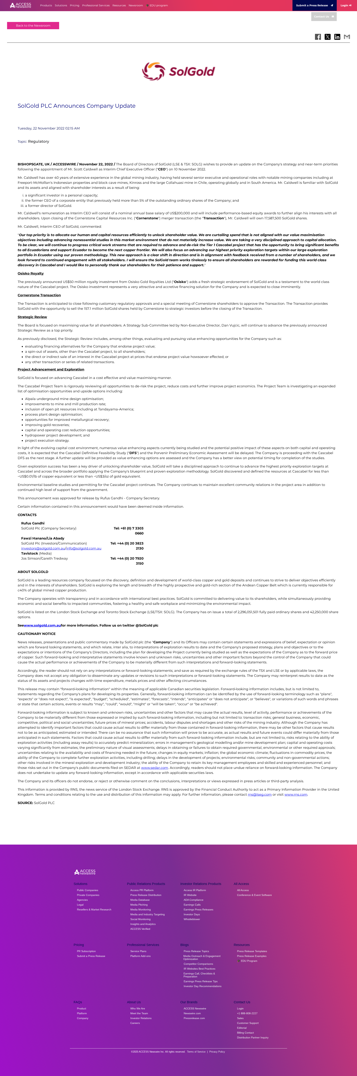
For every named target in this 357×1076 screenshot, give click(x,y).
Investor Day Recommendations (202, 986)
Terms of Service (196, 1051)
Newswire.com (192, 1013)
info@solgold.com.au (83, 548)
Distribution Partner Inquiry (252, 1037)
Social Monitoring (140, 919)
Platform (82, 1013)
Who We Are (137, 1008)
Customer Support (248, 1022)
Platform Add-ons (140, 956)
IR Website (190, 895)
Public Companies (87, 890)
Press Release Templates (252, 951)
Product (81, 1008)
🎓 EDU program (157, 5)
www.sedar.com (154, 768)
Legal (80, 904)
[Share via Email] (347, 37)
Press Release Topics (196, 951)
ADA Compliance (193, 899)
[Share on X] (328, 37)
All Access (243, 890)
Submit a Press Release (312, 5)
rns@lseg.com (260, 794)
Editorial (242, 1027)
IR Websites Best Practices (199, 968)
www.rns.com (295, 794)
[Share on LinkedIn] (337, 37)
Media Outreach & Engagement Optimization (202, 957)
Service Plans (138, 951)
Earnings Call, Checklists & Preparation (199, 975)
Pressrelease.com (194, 1018)
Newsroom (136, 5)
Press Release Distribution (145, 895)
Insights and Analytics (143, 924)
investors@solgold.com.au (43, 548)
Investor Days (192, 914)
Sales (240, 1018)
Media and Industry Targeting (147, 914)
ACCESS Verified (140, 928)
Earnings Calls (192, 904)
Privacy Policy (217, 1051)
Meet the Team (139, 1013)
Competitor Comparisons (198, 963)
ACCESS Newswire (195, 1008)
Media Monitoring (140, 909)
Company (82, 1018)
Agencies (82, 899)
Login (344, 5)
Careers (135, 1022)
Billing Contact (245, 1032)
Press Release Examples (251, 956)
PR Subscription (86, 951)
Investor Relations (141, 1018)
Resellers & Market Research (94, 909)
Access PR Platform (142, 890)
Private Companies (88, 895)
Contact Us (321, 16)
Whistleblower (192, 919)
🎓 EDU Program (247, 960)
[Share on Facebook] (318, 37)
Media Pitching (139, 904)
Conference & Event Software (254, 895)
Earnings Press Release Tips (201, 981)
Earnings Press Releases (198, 909)
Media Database (140, 899)
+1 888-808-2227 (247, 1013)
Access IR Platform (195, 890)
